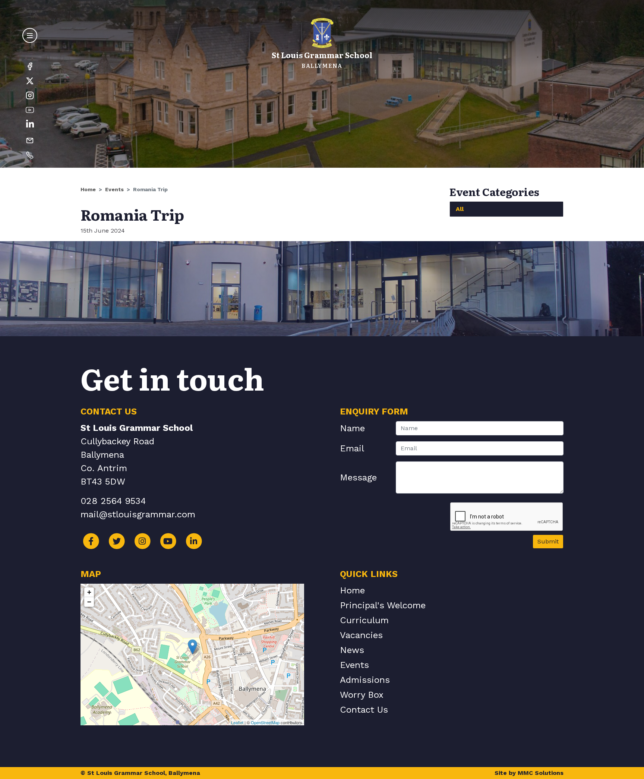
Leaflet (237, 722)
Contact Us (364, 709)
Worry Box (361, 695)
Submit (548, 541)
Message (358, 477)
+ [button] (89, 592)
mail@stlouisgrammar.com (137, 514)
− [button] (89, 602)
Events (114, 189)
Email (352, 448)
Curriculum (364, 620)
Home (88, 189)
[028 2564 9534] (29, 154)
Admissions (365, 680)
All (460, 208)
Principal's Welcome (383, 605)
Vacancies (361, 635)
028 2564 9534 (113, 501)
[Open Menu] (29, 35)
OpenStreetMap (265, 722)
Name (352, 428)
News (352, 650)
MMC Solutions (541, 772)
